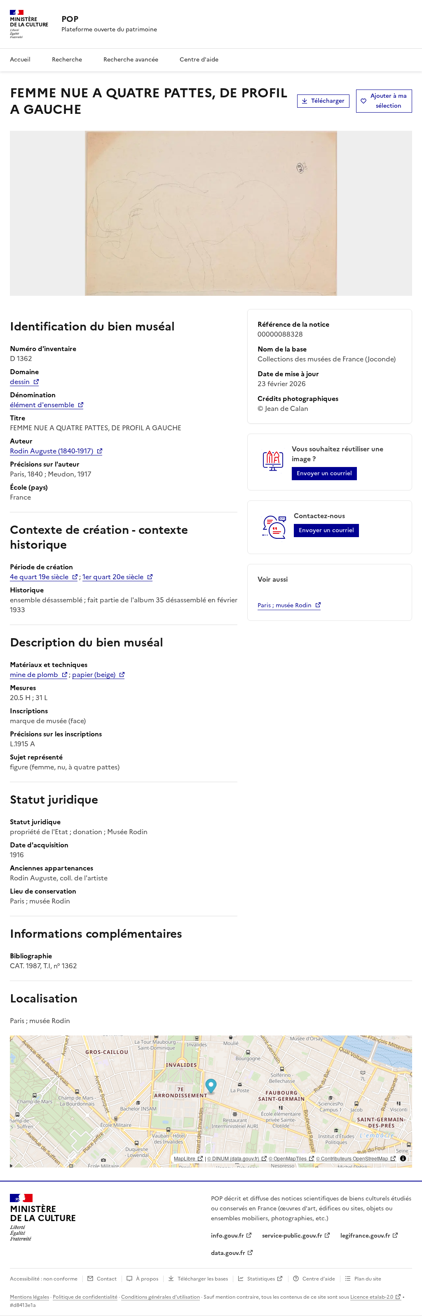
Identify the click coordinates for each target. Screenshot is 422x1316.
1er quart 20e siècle (112, 577)
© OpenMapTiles (288, 1158)
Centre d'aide (199, 59)
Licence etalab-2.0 (371, 1297)
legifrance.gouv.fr (365, 1235)
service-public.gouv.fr (292, 1235)
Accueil (20, 59)
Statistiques (261, 1279)
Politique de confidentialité (85, 1297)
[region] (211, 1101)
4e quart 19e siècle (39, 577)
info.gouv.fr (227, 1235)
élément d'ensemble (42, 405)
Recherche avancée (130, 59)
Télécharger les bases (203, 1279)
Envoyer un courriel (324, 473)
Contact (107, 1279)
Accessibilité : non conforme (43, 1279)
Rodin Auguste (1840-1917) (51, 451)
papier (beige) (93, 674)
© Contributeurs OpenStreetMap (352, 1158)
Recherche (67, 59)
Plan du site (367, 1279)
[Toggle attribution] (403, 1158)
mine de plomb (34, 674)
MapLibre (184, 1158)
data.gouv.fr (228, 1253)
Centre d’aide (318, 1279)
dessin (20, 382)
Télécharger (328, 101)
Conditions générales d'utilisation (160, 1297)
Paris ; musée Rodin (285, 605)
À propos (147, 1279)
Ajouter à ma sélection (388, 101)
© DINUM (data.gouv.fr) (233, 1158)
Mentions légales (29, 1297)
